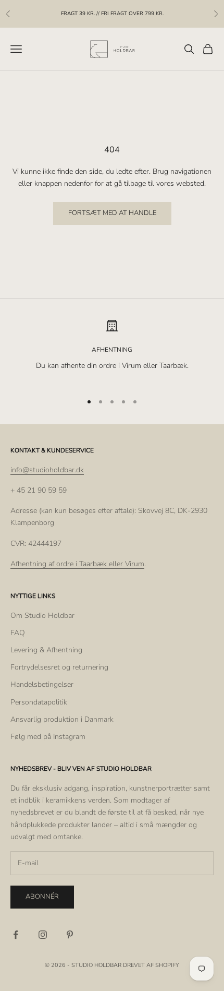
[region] (112, 351)
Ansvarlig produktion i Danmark (62, 719)
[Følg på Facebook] (15, 934)
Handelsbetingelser (41, 684)
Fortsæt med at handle (112, 213)
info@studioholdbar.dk (47, 470)
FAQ (17, 633)
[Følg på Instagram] (43, 934)
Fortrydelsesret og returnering (59, 667)
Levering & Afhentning (46, 650)
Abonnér (42, 896)
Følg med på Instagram (47, 737)
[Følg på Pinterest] (70, 934)
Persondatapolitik (38, 702)
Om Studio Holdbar (42, 615)
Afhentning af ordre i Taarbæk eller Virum (77, 564)
